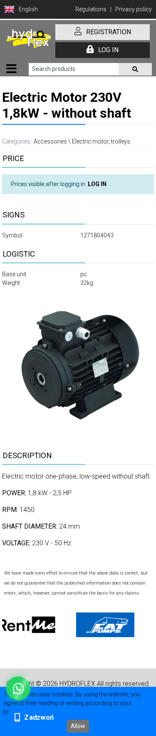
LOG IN (108, 50)
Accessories (50, 141)
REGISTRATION (108, 32)
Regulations (90, 9)
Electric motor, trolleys (101, 141)
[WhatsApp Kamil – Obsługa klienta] (18, 688)
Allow (78, 726)
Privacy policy (133, 9)
